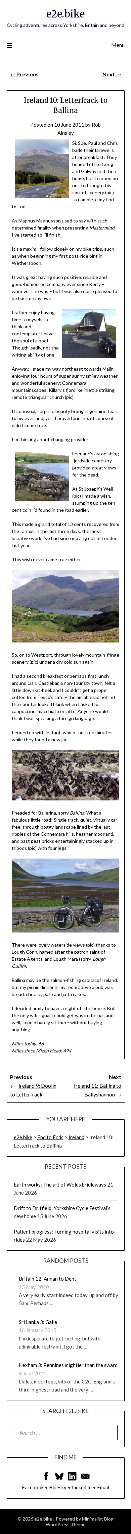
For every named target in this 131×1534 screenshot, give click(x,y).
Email (103, 1487)
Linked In (82, 1487)
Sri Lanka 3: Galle (38, 1322)
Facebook (33, 1487)
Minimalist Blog (98, 1519)
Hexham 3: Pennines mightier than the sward (68, 1365)
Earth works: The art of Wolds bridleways (60, 1184)
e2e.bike (65, 14)
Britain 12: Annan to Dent (47, 1279)
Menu (118, 45)
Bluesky (58, 1487)
